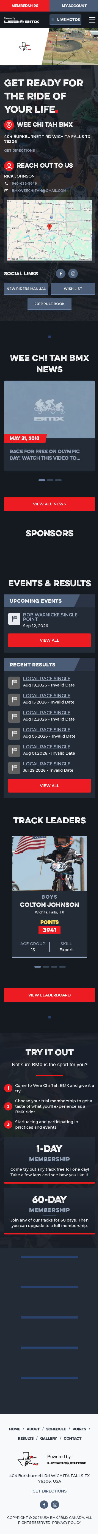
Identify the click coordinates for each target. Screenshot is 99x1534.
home (16, 1429)
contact (72, 1438)
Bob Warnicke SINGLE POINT (50, 617)
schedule (58, 1429)
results (27, 1438)
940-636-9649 (24, 183)
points (81, 1429)
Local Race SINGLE (46, 679)
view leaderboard (49, 995)
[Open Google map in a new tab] (49, 230)
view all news (49, 504)
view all (49, 640)
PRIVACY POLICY (66, 1523)
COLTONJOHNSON (49, 905)
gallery (50, 1438)
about (35, 1429)
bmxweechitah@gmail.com (39, 191)
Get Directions (19, 150)
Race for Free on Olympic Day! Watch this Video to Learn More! (45, 454)
